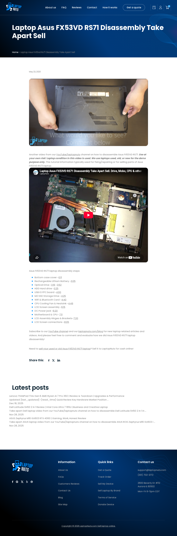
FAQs (61, 476)
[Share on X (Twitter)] (53, 360)
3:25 (56, 288)
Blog (60, 497)
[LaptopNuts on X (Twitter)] (22, 482)
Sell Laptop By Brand (109, 490)
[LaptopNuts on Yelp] (27, 482)
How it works (110, 7)
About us (50, 7)
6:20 (55, 310)
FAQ (64, 7)
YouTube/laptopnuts (68, 154)
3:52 (59, 285)
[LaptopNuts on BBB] (32, 482)
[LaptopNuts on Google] (17, 482)
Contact (92, 7)
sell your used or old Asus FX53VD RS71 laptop (64, 348)
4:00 (58, 292)
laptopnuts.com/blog (90, 331)
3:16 (53, 285)
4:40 (63, 299)
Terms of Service (107, 497)
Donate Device (106, 504)
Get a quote (134, 7)
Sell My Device (105, 483)
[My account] (160, 7)
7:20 (75, 318)
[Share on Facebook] (48, 360)
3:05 (73, 281)
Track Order (104, 476)
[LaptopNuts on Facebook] (12, 482)
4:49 (70, 303)
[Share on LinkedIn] (58, 360)
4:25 (63, 296)
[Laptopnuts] (13, 10)
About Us (63, 470)
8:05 (66, 322)
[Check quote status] (154, 7)
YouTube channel (58, 331)
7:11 (61, 314)
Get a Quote (104, 470)
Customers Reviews (68, 483)
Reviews (76, 7)
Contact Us (64, 490)
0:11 (60, 277)
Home (15, 52)
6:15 (63, 307)
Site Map (62, 504)
